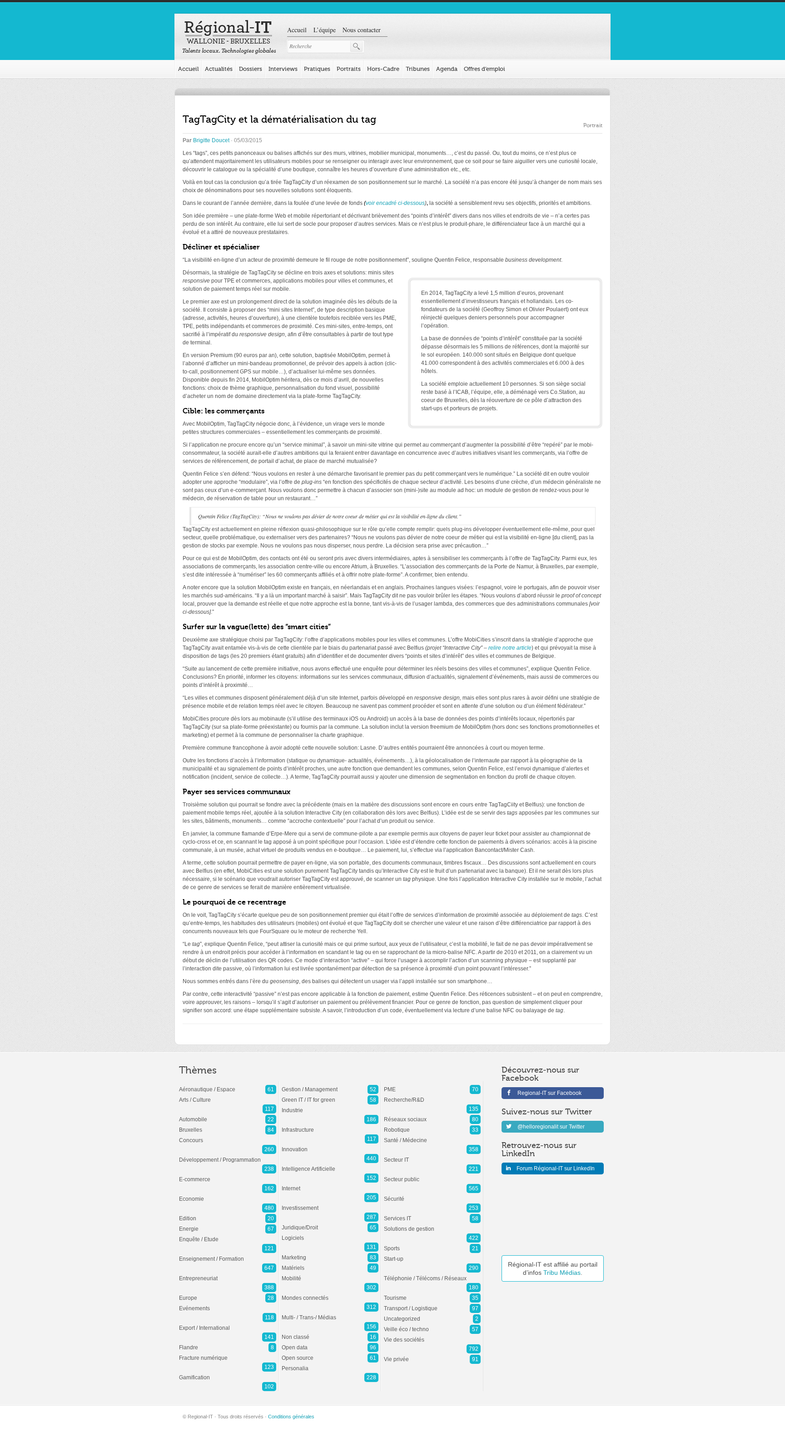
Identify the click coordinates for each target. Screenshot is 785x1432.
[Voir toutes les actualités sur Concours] (227, 1135)
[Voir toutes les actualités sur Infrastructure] (330, 1125)
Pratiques (317, 68)
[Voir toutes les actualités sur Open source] (330, 1353)
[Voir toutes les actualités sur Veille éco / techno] (432, 1324)
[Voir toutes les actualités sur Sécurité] (432, 1194)
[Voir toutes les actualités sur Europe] (227, 1293)
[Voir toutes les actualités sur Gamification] (227, 1373)
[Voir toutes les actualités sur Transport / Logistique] (432, 1304)
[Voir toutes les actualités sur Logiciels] (330, 1233)
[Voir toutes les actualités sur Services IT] (432, 1214)
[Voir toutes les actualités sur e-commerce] (227, 1174)
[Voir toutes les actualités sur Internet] (330, 1184)
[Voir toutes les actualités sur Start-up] (432, 1254)
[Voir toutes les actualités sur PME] (432, 1085)
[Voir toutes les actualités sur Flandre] (227, 1343)
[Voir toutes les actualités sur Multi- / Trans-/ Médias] (330, 1313)
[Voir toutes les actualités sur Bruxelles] (227, 1125)
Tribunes (418, 68)
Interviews (283, 68)
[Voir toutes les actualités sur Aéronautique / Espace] (227, 1085)
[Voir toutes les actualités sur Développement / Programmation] (227, 1155)
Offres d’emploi (484, 68)
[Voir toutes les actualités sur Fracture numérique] (227, 1353)
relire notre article (510, 648)
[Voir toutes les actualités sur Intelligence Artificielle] (330, 1164)
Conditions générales (291, 1416)
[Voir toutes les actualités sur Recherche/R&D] (432, 1095)
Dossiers (250, 68)
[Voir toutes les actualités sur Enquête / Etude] (227, 1234)
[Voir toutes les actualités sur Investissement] (330, 1203)
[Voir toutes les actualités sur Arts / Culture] (227, 1095)
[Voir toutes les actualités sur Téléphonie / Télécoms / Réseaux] (432, 1274)
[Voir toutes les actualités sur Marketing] (330, 1253)
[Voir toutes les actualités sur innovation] (330, 1145)
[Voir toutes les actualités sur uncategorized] (432, 1314)
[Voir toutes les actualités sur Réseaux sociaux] (432, 1115)
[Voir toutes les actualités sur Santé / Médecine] (432, 1135)
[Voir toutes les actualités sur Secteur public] (432, 1174)
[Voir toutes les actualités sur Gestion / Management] (330, 1085)
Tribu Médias (562, 1272)
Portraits (349, 68)
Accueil (297, 29)
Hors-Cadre (383, 68)
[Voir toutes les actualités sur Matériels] (330, 1263)
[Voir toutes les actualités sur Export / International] (227, 1323)
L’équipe (324, 29)
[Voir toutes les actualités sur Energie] (227, 1224)
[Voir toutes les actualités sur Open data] (330, 1343)
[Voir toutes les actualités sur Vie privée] (432, 1354)
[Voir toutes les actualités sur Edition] (227, 1214)
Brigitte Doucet (211, 140)
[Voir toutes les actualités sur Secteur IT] (432, 1155)
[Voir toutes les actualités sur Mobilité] (330, 1274)
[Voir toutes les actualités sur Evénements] (227, 1304)
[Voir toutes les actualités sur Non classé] (330, 1332)
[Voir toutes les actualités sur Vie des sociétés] (432, 1335)
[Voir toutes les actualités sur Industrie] (330, 1105)
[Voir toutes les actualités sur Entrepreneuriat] (227, 1274)
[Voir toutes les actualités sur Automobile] (227, 1115)
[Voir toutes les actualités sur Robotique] (432, 1125)
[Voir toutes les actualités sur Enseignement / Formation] (227, 1254)
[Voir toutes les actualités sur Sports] (432, 1244)
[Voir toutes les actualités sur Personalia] (330, 1363)
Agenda (446, 68)
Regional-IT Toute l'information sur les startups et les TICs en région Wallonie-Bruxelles (229, 37)
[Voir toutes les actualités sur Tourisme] (432, 1293)
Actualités (219, 68)
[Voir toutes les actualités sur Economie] (227, 1194)
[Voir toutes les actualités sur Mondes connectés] (330, 1293)
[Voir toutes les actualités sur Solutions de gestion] (432, 1224)
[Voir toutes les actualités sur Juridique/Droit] (330, 1223)
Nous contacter (362, 29)
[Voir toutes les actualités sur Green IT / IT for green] (330, 1095)
